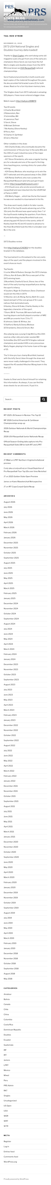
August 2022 (9, 745)
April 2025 (8, 583)
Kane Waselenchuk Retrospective (27, 481)
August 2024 (9, 624)
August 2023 (9, 684)
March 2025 (9, 588)
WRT (6, 1121)
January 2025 (9, 598)
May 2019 (8, 928)
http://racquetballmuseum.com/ (24, 184)
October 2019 (10, 903)
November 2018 (11, 958)
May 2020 (8, 867)
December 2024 (11, 603)
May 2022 (8, 761)
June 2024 (8, 634)
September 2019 (11, 908)
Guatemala (8, 1045)
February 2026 (10, 532)
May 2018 (8, 979)
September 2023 (11, 680)
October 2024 (10, 614)
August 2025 (9, 563)
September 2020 (11, 857)
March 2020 (9, 877)
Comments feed (11, 1157)
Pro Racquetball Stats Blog (21, 16)
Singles (7, 1096)
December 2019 (11, 892)
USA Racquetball (27, 68)
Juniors (7, 1060)
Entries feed (9, 1152)
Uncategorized (10, 1101)
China (6, 1014)
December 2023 (11, 664)
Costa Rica (8, 1025)
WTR (6, 1126)
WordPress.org (10, 1162)
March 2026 (9, 527)
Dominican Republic (12, 1030)
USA (6, 1111)
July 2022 (8, 750)
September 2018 (11, 968)
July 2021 (8, 811)
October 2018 (10, 963)
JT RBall (7, 460)
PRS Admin (8, 1085)
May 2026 (8, 517)
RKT (5, 1091)
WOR (6, 1116)
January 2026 (9, 538)
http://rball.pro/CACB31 (18, 248)
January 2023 (9, 720)
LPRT (6, 1065)
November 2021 (11, 791)
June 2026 (8, 512)
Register (7, 1141)
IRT (5, 1055)
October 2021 (10, 796)
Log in (6, 1146)
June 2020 (8, 862)
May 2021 (8, 822)
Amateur (8, 994)
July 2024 (8, 629)
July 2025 (8, 568)
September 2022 (11, 740)
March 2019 (9, 938)
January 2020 (9, 887)
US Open (7, 1106)
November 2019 (11, 898)
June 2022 (8, 756)
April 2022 (8, 766)
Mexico (7, 1070)
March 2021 (9, 832)
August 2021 (9, 806)
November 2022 (11, 730)
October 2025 (10, 553)
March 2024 (9, 649)
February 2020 (10, 882)
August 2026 (9, 502)
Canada (7, 1004)
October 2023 (10, 674)
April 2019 (8, 933)
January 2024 (9, 659)
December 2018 (11, 953)
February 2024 (10, 654)
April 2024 (8, 644)
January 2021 (9, 837)
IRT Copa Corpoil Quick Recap (21, 487)
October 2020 (10, 852)
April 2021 (8, 826)
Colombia (8, 1019)
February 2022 (10, 776)
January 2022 (9, 781)
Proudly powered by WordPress (16, 1179)
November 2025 (11, 548)
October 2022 (10, 735)
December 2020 (11, 842)
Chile (6, 1009)
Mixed (6, 1075)
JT (5, 476)
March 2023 (9, 710)
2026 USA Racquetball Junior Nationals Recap (24, 436)
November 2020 (11, 847)
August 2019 (9, 913)
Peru (6, 1080)
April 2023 (8, 705)
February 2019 (10, 943)
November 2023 (11, 669)
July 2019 (8, 918)
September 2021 (11, 801)
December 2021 (11, 786)
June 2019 (8, 923)
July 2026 (8, 507)
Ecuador (7, 1040)
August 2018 (9, 974)
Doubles (7, 1035)
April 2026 (8, 522)
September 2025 (11, 558)
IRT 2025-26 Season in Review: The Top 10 (22, 415)
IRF (5, 1050)
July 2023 (8, 690)
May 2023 (8, 700)
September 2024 (11, 619)
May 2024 (8, 639)
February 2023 (10, 715)
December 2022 (11, 725)
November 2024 (11, 608)
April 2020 (8, 872)
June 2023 (8, 695)
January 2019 (9, 948)
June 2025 (8, 573)
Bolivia (7, 999)
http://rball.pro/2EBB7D (26, 101)
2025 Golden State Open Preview (23, 476)
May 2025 (8, 578)
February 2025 (10, 593)
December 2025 (11, 543)
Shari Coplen (18, 56)
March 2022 (9, 771)
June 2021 (8, 816)
